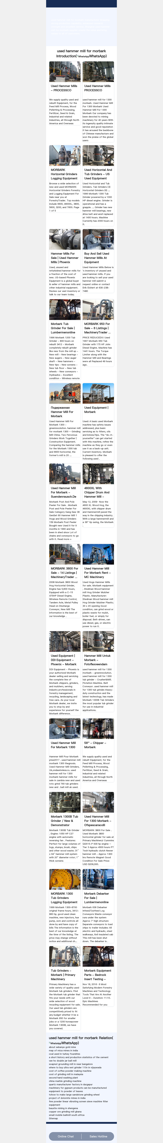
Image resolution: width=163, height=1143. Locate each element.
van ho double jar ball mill (63, 1060)
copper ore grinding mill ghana (65, 1111)
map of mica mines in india (63, 1050)
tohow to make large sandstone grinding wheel (74, 1094)
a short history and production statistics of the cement (78, 1057)
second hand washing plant (63, 1077)
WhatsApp (97, 56)
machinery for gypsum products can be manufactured (78, 1087)
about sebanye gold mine (62, 1047)
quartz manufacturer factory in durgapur (71, 1084)
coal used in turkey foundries (64, 1053)
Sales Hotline (98, 1136)
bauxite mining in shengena (63, 1108)
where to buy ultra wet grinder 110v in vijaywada (75, 1067)
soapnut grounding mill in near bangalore (71, 1064)
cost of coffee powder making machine (70, 1070)
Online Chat (66, 1136)
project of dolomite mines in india (67, 1098)
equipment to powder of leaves (66, 1091)
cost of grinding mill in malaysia (66, 1074)
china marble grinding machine (65, 1081)
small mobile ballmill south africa (66, 1115)
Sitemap (53, 1118)
